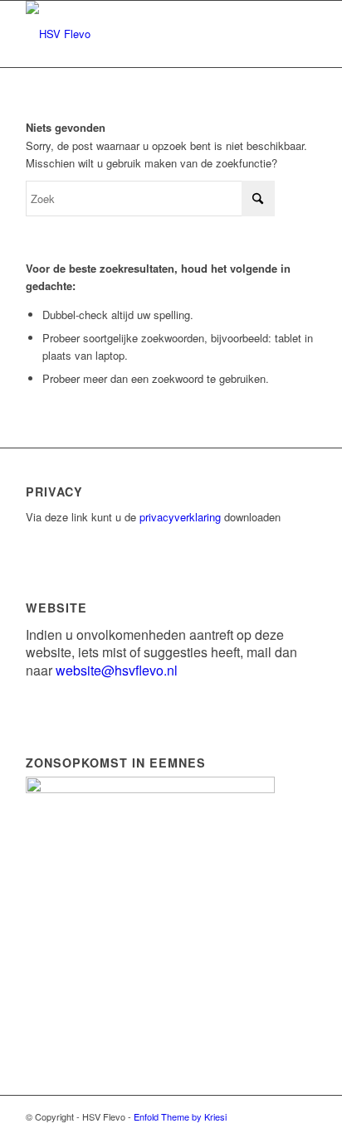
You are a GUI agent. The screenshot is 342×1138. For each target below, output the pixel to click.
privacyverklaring (180, 517)
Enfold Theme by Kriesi (180, 1116)
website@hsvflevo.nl (117, 670)
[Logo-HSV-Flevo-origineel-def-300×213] (142, 34)
